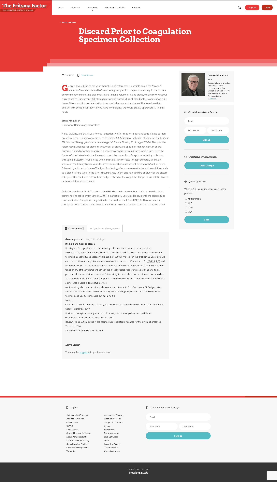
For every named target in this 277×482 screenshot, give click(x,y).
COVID (69, 426)
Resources (92, 7)
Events (107, 426)
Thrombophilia (111, 448)
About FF (75, 7)
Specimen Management (106, 228)
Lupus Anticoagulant (76, 437)
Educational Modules (115, 7)
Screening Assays (112, 444)
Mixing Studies (111, 437)
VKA (190, 211)
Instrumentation (111, 433)
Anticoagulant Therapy (77, 415)
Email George (207, 165)
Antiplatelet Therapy (113, 415)
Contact (136, 7)
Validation (71, 451)
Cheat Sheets (72, 422)
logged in (84, 352)
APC (190, 203)
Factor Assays (72, 430)
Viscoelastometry (112, 451)
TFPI (190, 207)
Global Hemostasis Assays (78, 433)
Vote (206, 219)
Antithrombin (194, 198)
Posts (61, 7)
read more (212, 98)
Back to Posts (69, 22)
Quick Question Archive (77, 444)
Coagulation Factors (113, 422)
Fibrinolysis (109, 430)
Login (267, 7)
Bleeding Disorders (112, 419)
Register (252, 7)
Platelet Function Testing (77, 440)
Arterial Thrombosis (75, 419)
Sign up (207, 139)
